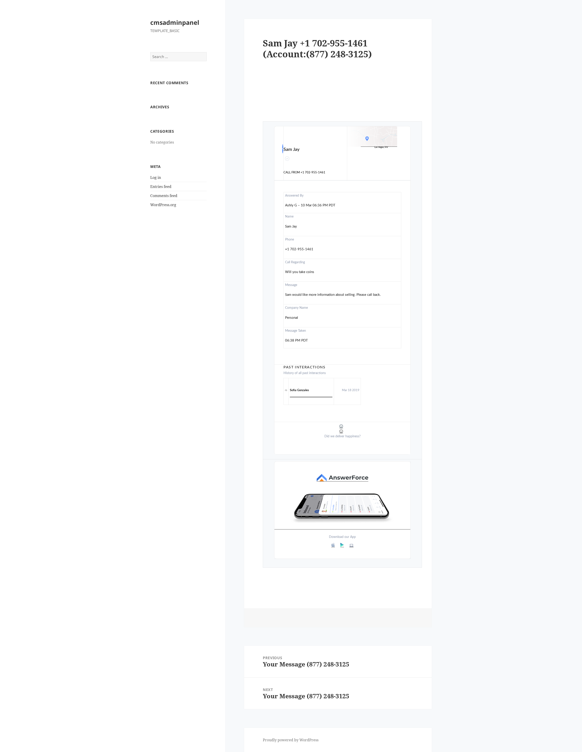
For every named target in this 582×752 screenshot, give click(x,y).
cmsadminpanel (174, 22)
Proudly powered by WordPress (291, 739)
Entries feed (160, 186)
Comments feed (163, 195)
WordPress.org (163, 204)
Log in (155, 177)
